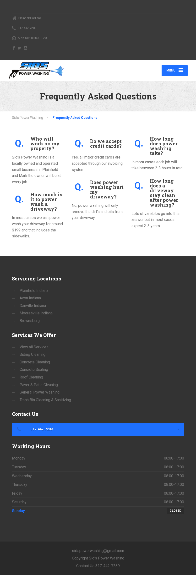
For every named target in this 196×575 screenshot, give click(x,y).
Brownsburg (30, 320)
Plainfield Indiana (34, 290)
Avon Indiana (30, 298)
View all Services (34, 347)
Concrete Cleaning (35, 362)
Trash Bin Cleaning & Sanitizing (45, 400)
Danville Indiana (33, 305)
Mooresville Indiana (36, 313)
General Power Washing (40, 392)
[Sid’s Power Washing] (36, 69)
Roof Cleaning (31, 377)
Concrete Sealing (34, 369)
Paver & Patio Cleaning (39, 385)
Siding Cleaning (32, 354)
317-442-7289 (41, 429)
